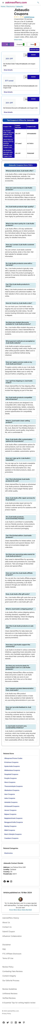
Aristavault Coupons (11, 806)
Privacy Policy (6, 1013)
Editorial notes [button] (34, 49)
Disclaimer (6, 945)
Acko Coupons (9, 798)
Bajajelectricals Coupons (13, 818)
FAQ (4, 949)
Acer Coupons (9, 794)
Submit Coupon (8, 931)
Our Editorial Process (10, 980)
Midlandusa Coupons (12, 770)
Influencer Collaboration (12, 936)
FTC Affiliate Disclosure (11, 954)
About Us (6, 922)
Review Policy (7, 967)
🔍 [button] (38, 2)
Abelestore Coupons (11, 790)
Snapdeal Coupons (11, 774)
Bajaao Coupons (10, 814)
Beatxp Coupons (10, 826)
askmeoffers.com (16, 2)
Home (3, 6)
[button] (3, 3)
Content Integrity (9, 976)
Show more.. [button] (18, 39)
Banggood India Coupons (13, 822)
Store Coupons (9, 782)
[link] (4, 881)
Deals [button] (33, 44)
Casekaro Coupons (11, 838)
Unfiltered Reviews (9, 993)
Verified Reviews (9, 998)
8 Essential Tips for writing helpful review (18, 1003)
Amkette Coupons (10, 802)
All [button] (7, 44)
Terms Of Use (7, 958)
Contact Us (6, 927)
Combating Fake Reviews (12, 971)
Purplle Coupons (10, 778)
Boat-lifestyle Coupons (13, 834)
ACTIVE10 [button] (30, 77)
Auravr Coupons (10, 810)
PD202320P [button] (30, 99)
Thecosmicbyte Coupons (13, 786)
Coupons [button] (20, 44)
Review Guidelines (9, 989)
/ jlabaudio (19, 6)
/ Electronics (10, 6)
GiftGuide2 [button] (30, 55)
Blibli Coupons (9, 830)
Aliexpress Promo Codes (13, 758)
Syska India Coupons (12, 766)
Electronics (8, 853)
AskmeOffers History (10, 918)
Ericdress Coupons (11, 762)
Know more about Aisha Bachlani (20, 910)
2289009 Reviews (29, 17)
